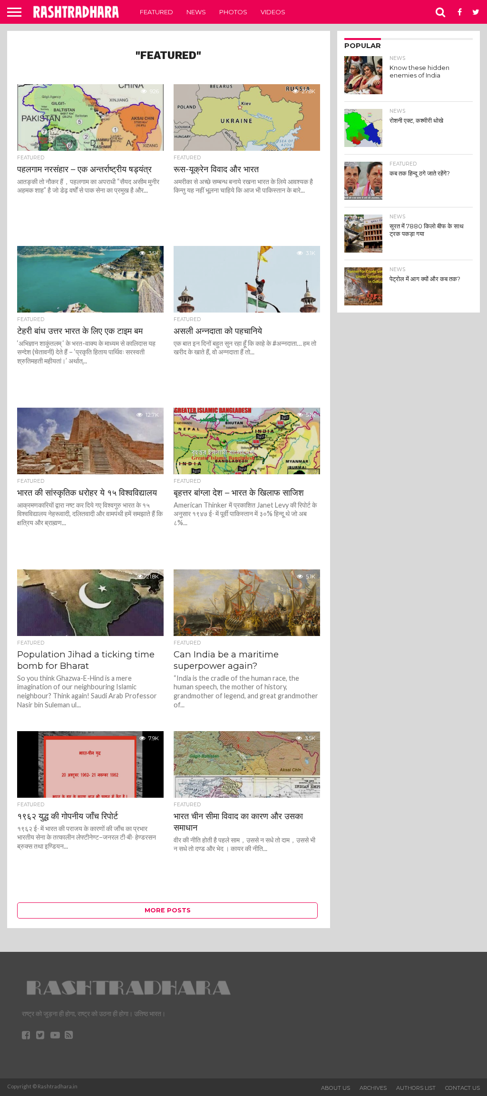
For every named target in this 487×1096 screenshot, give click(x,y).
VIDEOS (273, 12)
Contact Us (462, 1088)
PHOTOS (233, 12)
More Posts (168, 910)
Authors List (416, 1088)
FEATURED (156, 12)
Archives (373, 1088)
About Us (335, 1088)
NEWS (196, 12)
